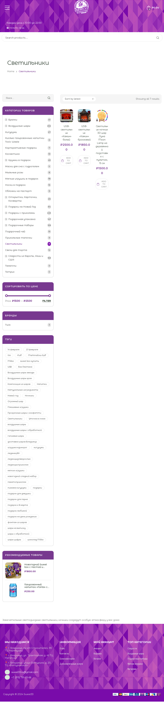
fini (9, 355)
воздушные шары (17, 424)
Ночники (29, 395)
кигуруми (39, 447)
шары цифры (14, 539)
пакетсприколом (17, 482)
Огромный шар (15, 401)
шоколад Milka (35, 539)
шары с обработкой (18, 534)
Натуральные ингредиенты (23, 390)
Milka (11, 361)
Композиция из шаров (19, 384)
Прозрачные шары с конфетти (24, 413)
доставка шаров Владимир (22, 441)
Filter (46, 301)
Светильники (15, 418)
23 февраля (32, 349)
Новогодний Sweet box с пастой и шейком (35, 566)
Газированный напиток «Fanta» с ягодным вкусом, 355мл (35, 586)
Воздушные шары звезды (21, 372)
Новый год (13, 395)
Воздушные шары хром (20, 378)
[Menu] (7, 7)
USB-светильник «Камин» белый (66, 133)
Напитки (42, 384)
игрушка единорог (17, 447)
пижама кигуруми (17, 488)
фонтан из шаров (17, 522)
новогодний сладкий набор (22, 476)
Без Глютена (25, 367)
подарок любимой (17, 511)
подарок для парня (18, 499)
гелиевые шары (16, 436)
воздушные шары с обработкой (25, 430)
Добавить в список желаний (69, 119)
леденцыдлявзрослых (19, 459)
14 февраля (13, 349)
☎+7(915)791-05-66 (15, 28)
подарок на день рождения (22, 516)
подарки (37, 488)
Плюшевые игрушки (18, 407)
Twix (8, 324)
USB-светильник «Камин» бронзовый (84, 133)
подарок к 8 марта (18, 505)
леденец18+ (14, 453)
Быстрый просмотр (63, 119)
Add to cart (68, 160)
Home (10, 71)
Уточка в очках (37, 418)
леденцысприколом (18, 465)
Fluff (19, 355)
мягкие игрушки (16, 470)
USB (10, 367)
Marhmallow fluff (37, 355)
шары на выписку (17, 528)
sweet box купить (29, 361)
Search (157, 38)
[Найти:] (28, 97)
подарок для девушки (19, 493)
